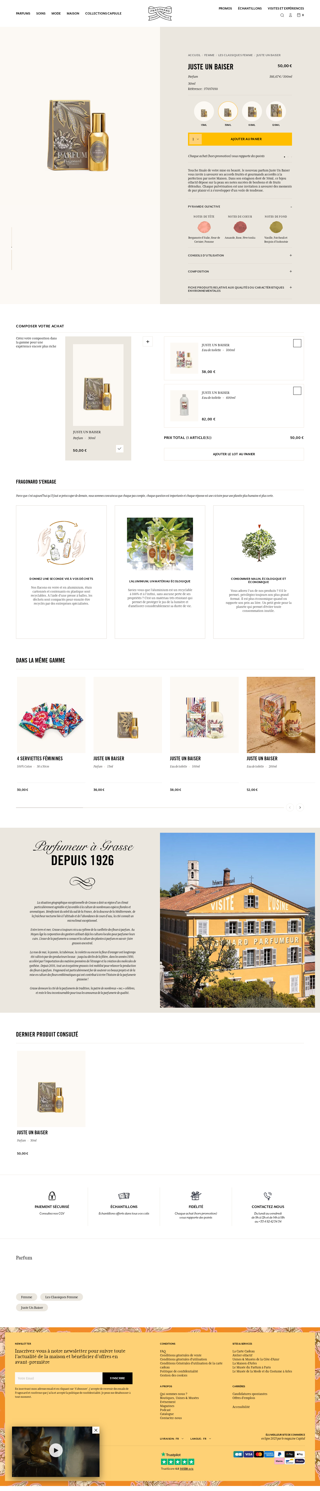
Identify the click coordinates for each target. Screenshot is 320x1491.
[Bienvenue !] (160, 13)
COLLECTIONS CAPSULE (103, 13)
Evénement (168, 1402)
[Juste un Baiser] (11, 237)
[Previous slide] (290, 807)
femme (26, 1297)
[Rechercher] (282, 15)
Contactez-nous (171, 1418)
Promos (225, 8)
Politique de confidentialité (179, 1371)
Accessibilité (241, 1407)
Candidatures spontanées (249, 1394)
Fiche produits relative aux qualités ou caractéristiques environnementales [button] (236, 289)
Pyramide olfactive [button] (204, 206)
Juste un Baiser (216, 345)
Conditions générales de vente (181, 1355)
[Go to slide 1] (284, 156)
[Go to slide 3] (291, 156)
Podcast (165, 1410)
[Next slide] (300, 807)
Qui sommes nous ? (173, 1394)
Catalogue (167, 1414)
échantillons (250, 8)
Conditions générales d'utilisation (183, 1359)
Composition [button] (198, 271)
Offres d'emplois (243, 1398)
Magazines (167, 1406)
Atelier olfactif (242, 1355)
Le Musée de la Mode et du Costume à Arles (262, 1371)
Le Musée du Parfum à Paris (251, 1367)
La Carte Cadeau (243, 1351)
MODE (56, 13)
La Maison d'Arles (244, 1363)
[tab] (240, 207)
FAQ (163, 1351)
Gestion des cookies (173, 1375)
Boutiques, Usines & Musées (179, 1398)
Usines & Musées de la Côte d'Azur (255, 1359)
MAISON (73, 13)
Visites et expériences (286, 8)
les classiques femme (61, 1297)
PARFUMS (23, 13)
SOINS (41, 13)
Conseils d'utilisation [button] (206, 255)
